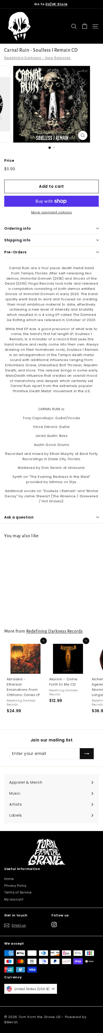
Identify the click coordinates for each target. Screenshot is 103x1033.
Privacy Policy (15, 885)
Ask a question (19, 517)
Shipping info (17, 240)
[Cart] (84, 26)
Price (9, 160)
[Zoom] (83, 135)
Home (9, 879)
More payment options (51, 212)
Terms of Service (18, 892)
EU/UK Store (57, 4)
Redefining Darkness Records (54, 631)
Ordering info (17, 228)
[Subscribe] (87, 753)
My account (14, 899)
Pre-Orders (15, 252)
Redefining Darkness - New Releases (37, 57)
